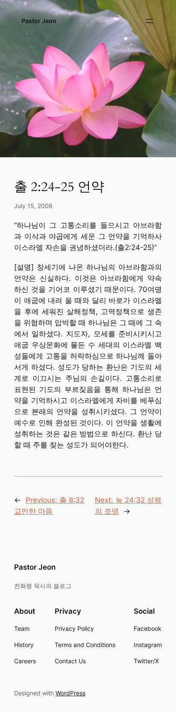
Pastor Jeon (38, 20)
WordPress (70, 693)
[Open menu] (149, 21)
